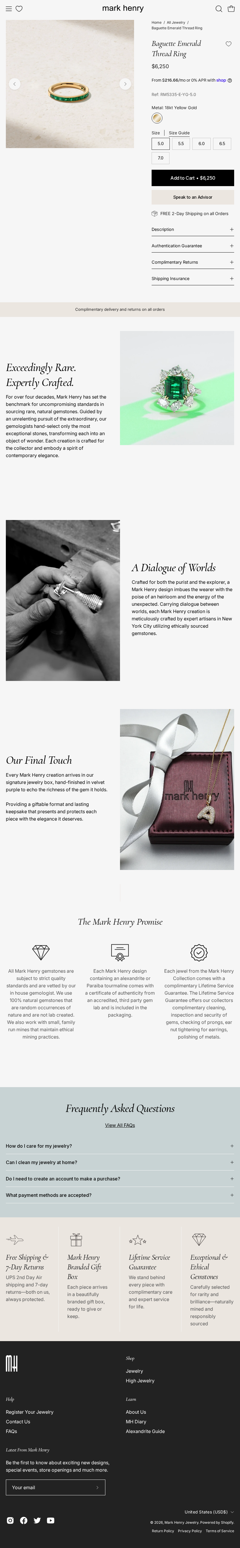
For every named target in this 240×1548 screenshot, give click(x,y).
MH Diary (136, 1422)
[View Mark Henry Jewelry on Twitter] (37, 1520)
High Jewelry (140, 1381)
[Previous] (14, 84)
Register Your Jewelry (30, 1412)
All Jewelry (176, 22)
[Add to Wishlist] (228, 43)
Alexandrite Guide (145, 1431)
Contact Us (18, 1422)
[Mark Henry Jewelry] (123, 9)
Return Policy (163, 1531)
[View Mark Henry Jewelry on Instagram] (10, 1520)
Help (10, 1399)
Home (157, 22)
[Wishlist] (19, 9)
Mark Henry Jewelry (181, 1522)
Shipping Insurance (170, 278)
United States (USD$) (206, 1511)
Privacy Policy (190, 1531)
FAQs (11, 1431)
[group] (120, 309)
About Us (136, 1412)
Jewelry (134, 1371)
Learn (131, 1399)
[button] (218, 9)
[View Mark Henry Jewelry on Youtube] (50, 1520)
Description (163, 229)
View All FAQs (120, 1125)
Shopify (227, 1522)
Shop (130, 1358)
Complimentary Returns (175, 262)
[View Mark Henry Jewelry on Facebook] (23, 1520)
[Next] (125, 84)
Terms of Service (220, 1531)
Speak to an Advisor (192, 197)
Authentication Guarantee (177, 245)
